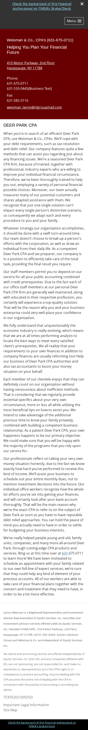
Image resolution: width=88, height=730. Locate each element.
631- (65, 553)
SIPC (33, 629)
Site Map (10, 710)
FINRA (25, 629)
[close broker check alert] (82, 4)
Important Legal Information (26, 704)
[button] (74, 21)
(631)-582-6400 (44, 635)
